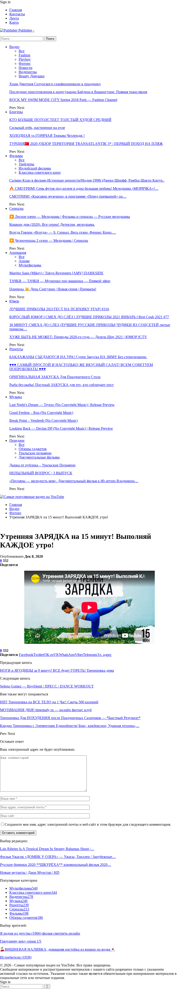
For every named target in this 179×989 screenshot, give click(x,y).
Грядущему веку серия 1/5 (20, 941)
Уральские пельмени (35, 453)
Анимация (17, 253)
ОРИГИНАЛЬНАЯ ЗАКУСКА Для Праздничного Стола (54, 377)
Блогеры (16, 112)
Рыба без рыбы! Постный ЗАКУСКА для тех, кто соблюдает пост (61, 385)
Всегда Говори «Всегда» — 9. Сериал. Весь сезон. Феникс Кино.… (62, 232)
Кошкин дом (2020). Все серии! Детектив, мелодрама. (52, 224)
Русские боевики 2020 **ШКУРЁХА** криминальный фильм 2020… (55, 865)
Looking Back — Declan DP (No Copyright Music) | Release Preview (61, 428)
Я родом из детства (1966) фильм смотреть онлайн (40, 933)
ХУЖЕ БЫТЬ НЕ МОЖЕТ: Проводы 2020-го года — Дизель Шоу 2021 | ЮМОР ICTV (78, 337)
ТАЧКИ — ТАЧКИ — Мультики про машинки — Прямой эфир (59, 281)
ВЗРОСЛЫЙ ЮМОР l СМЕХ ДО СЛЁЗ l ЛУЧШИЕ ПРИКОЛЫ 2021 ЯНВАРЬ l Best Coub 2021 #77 (89, 317)
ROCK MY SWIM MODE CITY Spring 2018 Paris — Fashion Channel (63, 100)
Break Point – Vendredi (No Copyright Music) (43, 420)
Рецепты (16, 349)
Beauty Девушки (32, 76)
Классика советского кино (40, 172)
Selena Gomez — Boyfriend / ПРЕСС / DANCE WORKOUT (47, 686)
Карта (14, 22)
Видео (14, 47)
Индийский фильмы (35, 168)
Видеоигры (28, 72)
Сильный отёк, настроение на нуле (37, 128)
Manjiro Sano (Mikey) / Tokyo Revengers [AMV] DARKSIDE (56, 273)
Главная (15, 10)
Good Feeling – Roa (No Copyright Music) (41, 413)
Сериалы (16, 208)
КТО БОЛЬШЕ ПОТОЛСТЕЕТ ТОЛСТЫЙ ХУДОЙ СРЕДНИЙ (60, 120)
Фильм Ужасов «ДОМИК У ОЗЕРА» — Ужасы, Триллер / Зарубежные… (58, 857)
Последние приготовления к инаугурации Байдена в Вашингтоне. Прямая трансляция (78, 92)
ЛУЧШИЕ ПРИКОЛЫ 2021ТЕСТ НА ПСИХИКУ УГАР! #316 (59, 309)
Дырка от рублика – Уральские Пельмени (42, 465)
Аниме (24, 261)
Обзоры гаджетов (33, 449)
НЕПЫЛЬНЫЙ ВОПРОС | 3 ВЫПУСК (40, 473)
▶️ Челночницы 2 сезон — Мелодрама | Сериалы (48, 240)
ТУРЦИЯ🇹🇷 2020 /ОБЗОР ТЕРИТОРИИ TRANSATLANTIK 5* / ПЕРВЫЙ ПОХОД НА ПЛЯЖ (86, 144)
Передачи (16, 440)
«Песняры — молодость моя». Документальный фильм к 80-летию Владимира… (73, 481)
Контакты (17, 14)
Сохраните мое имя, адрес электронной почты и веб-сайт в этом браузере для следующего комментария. (88, 824)
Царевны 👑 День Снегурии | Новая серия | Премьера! (52, 289)
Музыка (15, 397)
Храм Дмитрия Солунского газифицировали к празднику (55, 84)
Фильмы (16, 156)
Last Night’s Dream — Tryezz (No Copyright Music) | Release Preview (62, 405)
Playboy (25, 59)
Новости (25, 68)
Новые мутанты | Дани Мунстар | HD (29, 872)
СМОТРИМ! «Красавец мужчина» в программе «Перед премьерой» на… (67, 196)
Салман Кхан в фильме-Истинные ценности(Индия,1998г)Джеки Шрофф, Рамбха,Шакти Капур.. (86, 180)
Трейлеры (26, 164)
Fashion (24, 55)
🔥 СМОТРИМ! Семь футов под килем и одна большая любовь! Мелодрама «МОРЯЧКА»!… (83, 188)
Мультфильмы (30, 265)
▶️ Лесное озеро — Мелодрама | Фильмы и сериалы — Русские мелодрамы (69, 217)
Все (21, 51)
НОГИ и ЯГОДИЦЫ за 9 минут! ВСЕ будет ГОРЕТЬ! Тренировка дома (57, 670)
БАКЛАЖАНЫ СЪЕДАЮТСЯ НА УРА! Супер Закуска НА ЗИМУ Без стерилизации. (78, 357)
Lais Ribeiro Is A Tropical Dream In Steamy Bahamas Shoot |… (47, 849)
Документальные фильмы (39, 457)
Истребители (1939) (15, 957)
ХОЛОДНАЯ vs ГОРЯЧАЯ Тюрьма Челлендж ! (47, 136)
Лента (14, 18)
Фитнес (25, 63)
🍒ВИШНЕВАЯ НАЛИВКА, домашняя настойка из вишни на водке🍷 (57, 949)
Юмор (14, 301)
